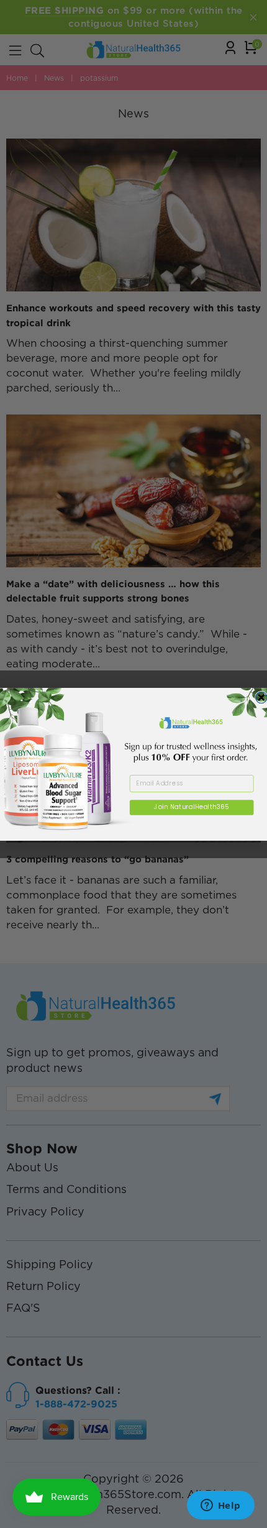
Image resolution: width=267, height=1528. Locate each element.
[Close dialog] (261, 697)
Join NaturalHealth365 (191, 806)
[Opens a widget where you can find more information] (220, 1506)
